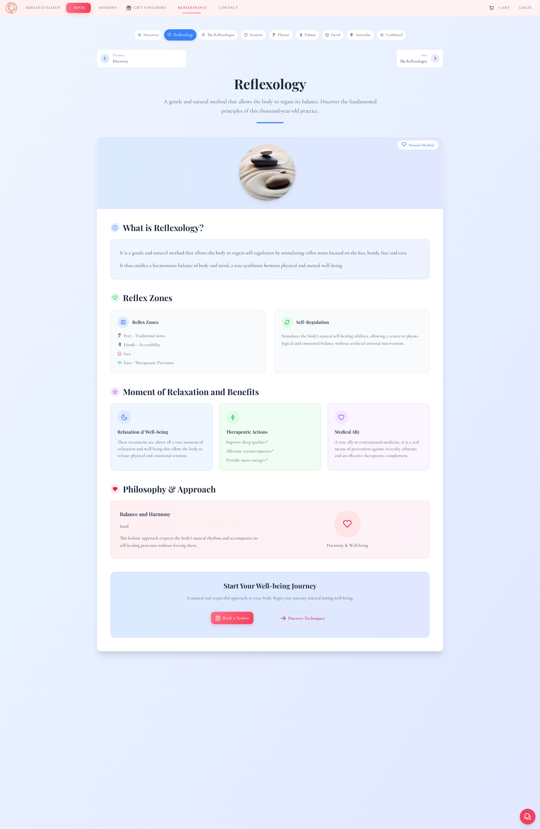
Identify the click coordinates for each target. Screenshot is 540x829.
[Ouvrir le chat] (528, 816)
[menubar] (133, 8)
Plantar (283, 34)
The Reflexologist (221, 34)
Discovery (151, 34)
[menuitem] (42, 8)
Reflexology (183, 34)
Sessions (256, 34)
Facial (335, 34)
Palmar (310, 34)
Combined (394, 34)
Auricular (363, 34)
